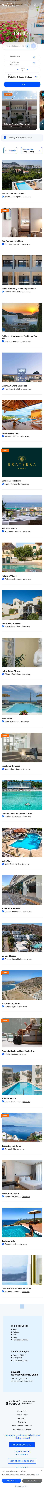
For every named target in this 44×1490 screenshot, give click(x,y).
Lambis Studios (9, 956)
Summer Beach (9, 1098)
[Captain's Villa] (22, 1222)
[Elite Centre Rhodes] (22, 890)
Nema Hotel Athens (10, 1193)
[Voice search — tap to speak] (27, 46)
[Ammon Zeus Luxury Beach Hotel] (22, 795)
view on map (27, 197)
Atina (15, 1330)
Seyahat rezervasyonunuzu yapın (24, 1373)
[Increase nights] (27, 69)
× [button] (41, 1470)
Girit (14, 1335)
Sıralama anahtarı (28, 149)
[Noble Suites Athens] (22, 652)
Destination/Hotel (15, 56)
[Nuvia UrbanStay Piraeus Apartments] (22, 270)
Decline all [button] (32, 1481)
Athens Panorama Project (13, 194)
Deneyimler (17, 1358)
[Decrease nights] (18, 69)
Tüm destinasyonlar (20, 1340)
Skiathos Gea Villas (10, 433)
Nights (23, 68)
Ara (23, 84)
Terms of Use (22, 1411)
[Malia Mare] (22, 842)
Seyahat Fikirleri (19, 1355)
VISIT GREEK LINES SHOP (21, 1461)
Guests (10, 75)
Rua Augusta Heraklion (12, 241)
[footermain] (22, 1306)
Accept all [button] (11, 1481)
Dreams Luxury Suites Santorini (16, 1288)
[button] (22, 1486)
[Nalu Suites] (22, 700)
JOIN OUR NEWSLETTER (22, 1445)
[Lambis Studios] (22, 937)
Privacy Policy (22, 1415)
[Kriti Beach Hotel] (22, 510)
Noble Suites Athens (11, 671)
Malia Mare (7, 861)
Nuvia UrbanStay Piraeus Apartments (19, 289)
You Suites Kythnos (11, 1003)
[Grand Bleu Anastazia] (22, 605)
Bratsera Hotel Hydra (11, 481)
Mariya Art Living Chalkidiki (14, 386)
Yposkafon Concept (11, 766)
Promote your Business (22, 1429)
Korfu (15, 1337)
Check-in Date (15, 62)
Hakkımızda (22, 1418)
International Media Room (22, 1426)
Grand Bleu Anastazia (11, 623)
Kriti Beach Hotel (9, 528)
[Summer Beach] (22, 1080)
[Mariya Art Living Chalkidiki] (22, 367)
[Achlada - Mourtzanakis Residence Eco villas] (22, 317)
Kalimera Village (9, 576)
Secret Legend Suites (11, 1146)
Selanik (16, 1332)
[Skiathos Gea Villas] (22, 415)
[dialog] (22, 1479)
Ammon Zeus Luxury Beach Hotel (17, 813)
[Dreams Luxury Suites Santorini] (22, 1270)
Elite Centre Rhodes (11, 908)
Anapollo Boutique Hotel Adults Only (18, 1051)
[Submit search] (33, 46)
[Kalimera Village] (22, 557)
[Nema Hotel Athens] (22, 1175)
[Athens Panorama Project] (22, 175)
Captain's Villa (8, 1241)
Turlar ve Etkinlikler (20, 1360)
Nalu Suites (7, 718)
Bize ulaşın (22, 1422)
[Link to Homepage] (7, 4)
